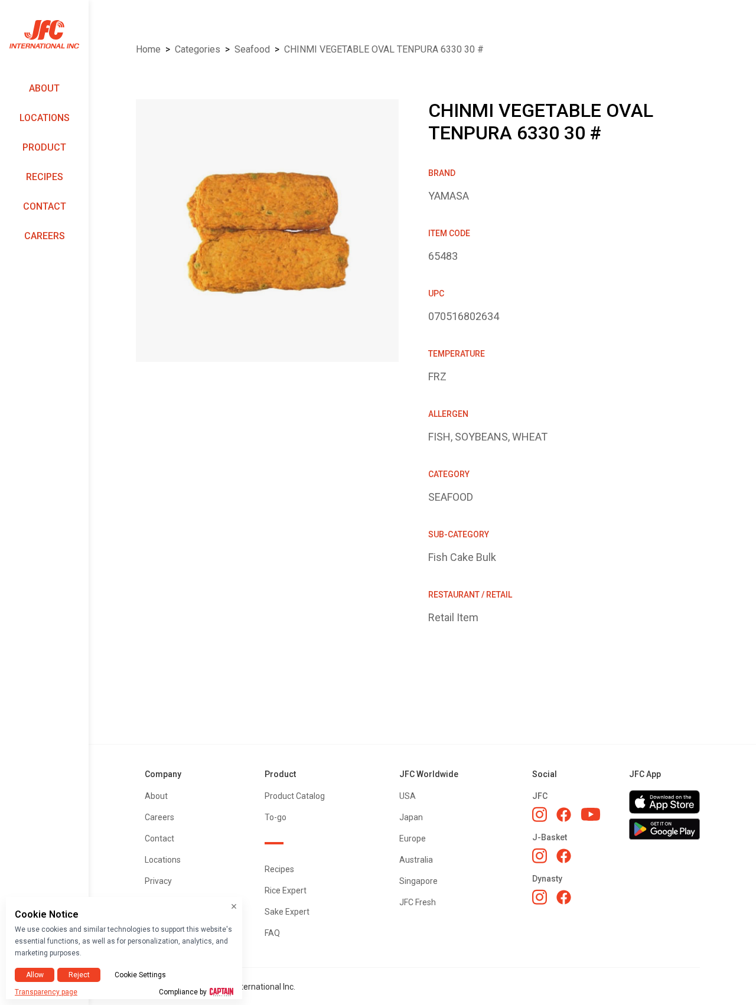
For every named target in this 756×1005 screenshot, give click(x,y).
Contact (44, 206)
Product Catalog (295, 796)
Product (44, 147)
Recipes (44, 176)
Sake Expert (287, 911)
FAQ (272, 933)
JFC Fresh (417, 902)
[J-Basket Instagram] (539, 855)
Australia (416, 859)
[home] (44, 34)
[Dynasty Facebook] (563, 897)
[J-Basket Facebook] (563, 856)
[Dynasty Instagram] (539, 897)
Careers (44, 236)
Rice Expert (286, 890)
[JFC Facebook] (563, 814)
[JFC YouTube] (591, 814)
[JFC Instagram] (539, 814)
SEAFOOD (252, 49)
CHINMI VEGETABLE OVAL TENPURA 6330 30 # (384, 49)
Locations (44, 117)
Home (148, 49)
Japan (411, 817)
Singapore (418, 881)
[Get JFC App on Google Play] (664, 829)
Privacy (158, 881)
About (44, 88)
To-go (275, 817)
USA (407, 796)
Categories (197, 49)
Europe (412, 838)
